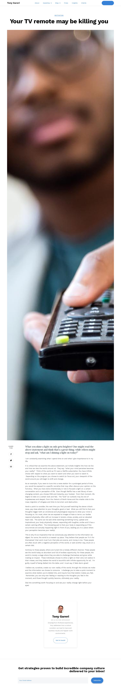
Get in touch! (60, 640)
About (37, 3)
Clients (83, 3)
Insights (75, 3)
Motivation (59, 15)
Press (66, 3)
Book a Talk (108, 3)
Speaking (46, 3)
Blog (56, 3)
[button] (47, 3)
